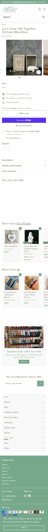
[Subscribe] (40, 383)
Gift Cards (5, 484)
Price (4, 84)
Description (7, 160)
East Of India (24, 224)
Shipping (14, 108)
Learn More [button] (34, 522)
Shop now (24, 361)
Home (4, 24)
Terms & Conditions (9, 481)
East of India (7, 36)
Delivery (5, 471)
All (18, 270)
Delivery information (12, 165)
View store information (13, 138)
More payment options (24, 125)
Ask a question (9, 171)
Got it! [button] (24, 528)
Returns (4, 474)
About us (5, 465)
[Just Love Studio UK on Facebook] (29, 496)
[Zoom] (38, 72)
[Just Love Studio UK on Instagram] (25, 496)
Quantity (5, 144)
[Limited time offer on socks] (24, 337)
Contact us (5, 468)
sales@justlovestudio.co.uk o (24, 2)
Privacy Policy (7, 477)
